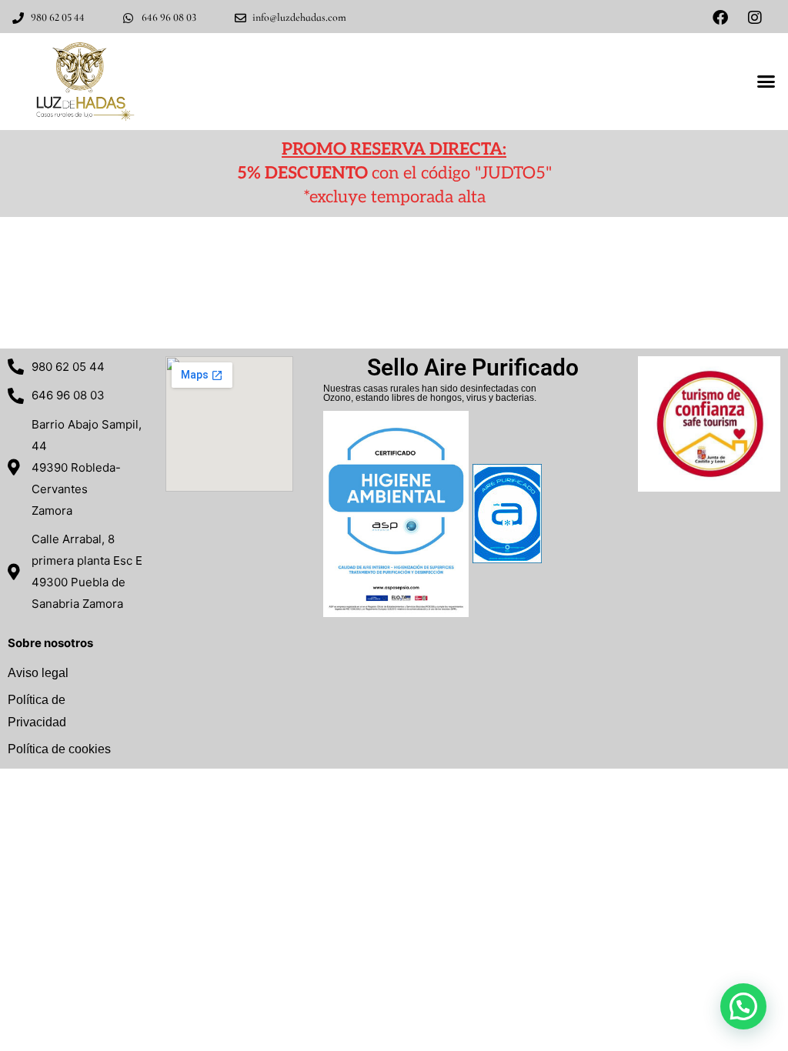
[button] (765, 81)
